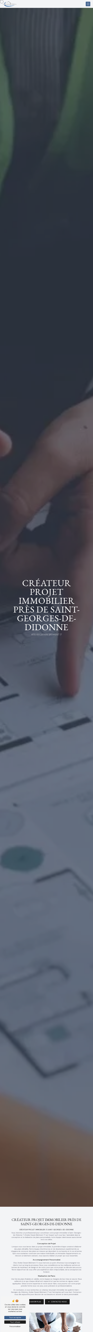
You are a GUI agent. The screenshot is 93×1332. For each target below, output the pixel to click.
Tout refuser (15, 1322)
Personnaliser (15, 1326)
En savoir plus (34, 1302)
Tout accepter (15, 1317)
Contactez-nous (59, 1302)
